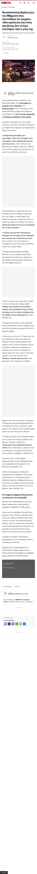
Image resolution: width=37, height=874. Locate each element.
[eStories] (28, 3)
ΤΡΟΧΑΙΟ (17, 586)
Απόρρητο (4, 872)
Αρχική (4, 7)
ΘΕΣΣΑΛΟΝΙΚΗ (7, 586)
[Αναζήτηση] (20, 3)
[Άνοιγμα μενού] (34, 3)
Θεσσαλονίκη (7, 109)
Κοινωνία (11, 7)
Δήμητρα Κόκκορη (13, 37)
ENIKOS (6, 2)
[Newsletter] (24, 3)
